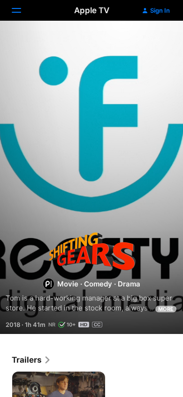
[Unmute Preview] (157, 39)
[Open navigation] (22, 10)
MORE (166, 309)
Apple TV (91, 10)
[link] (31, 360)
